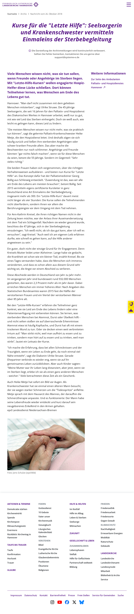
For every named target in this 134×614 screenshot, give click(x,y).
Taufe (10, 550)
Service (104, 579)
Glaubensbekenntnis (48, 557)
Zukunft (74, 533)
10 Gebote (43, 512)
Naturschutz (107, 541)
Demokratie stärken (17, 509)
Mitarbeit (105, 571)
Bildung (73, 566)
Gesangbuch (44, 524)
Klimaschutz (108, 524)
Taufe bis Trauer (16, 544)
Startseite (12, 13)
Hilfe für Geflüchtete (80, 558)
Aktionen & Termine (18, 504)
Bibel (40, 544)
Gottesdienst (44, 508)
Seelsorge (74, 521)
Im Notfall (75, 509)
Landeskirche (109, 553)
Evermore (12, 530)
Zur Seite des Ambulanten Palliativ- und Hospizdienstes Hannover (107, 83)
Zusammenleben (79, 545)
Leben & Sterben (78, 517)
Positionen (43, 561)
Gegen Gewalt (108, 520)
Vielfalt (73, 554)
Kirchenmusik (45, 520)
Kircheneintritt (14, 513)
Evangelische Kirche (48, 549)
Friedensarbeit (108, 512)
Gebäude (105, 545)
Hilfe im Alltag (76, 513)
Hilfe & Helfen (78, 504)
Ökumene (43, 565)
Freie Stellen (83, 595)
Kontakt (44, 595)
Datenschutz (30, 595)
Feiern (42, 504)
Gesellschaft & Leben (82, 540)
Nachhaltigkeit (108, 529)
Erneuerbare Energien (112, 533)
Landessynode (108, 566)
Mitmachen (75, 526)
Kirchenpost (13, 521)
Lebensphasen (77, 550)
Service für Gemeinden (103, 595)
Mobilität (105, 537)
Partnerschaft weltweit (81, 562)
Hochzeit (11, 558)
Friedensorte (107, 516)
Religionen (43, 570)
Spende (11, 517)
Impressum (16, 595)
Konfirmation (14, 554)
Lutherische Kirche (47, 553)
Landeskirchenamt (110, 562)
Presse (71, 595)
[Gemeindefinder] (131, 310)
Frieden (105, 504)
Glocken (42, 536)
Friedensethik (107, 508)
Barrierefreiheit (58, 595)
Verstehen (44, 540)
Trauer (10, 562)
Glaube (11, 570)
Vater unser (44, 516)
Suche (121, 595)
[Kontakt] (131, 304)
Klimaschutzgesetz (16, 526)
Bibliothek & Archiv (110, 575)
